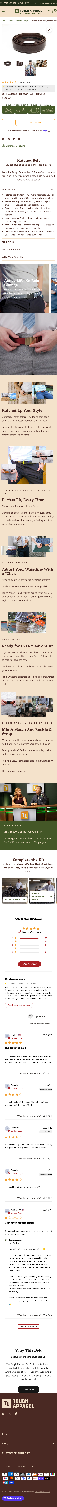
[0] (53, 11)
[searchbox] (16, 1016)
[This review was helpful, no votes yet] (44, 1073)
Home (4, 20)
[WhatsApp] (14, 139)
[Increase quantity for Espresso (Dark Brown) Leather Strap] (12, 122)
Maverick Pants (12, 899)
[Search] (49, 11)
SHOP (6, 1433)
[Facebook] (3, 139)
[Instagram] (12, 1414)
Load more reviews (28, 1326)
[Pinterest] (9, 139)
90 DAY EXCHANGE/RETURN (33, 3)
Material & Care (11, 249)
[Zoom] (49, 30)
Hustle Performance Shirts (39, 896)
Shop (11, 20)
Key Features (9, 189)
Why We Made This (12, 257)
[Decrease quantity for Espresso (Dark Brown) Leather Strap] (4, 122)
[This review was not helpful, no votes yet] (49, 1073)
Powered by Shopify (42, 1491)
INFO (5, 1443)
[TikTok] (18, 1414)
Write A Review (30, 964)
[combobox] (41, 1023)
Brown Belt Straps (21, 20)
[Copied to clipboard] (20, 139)
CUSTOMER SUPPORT (16, 1453)
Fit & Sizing (8, 242)
